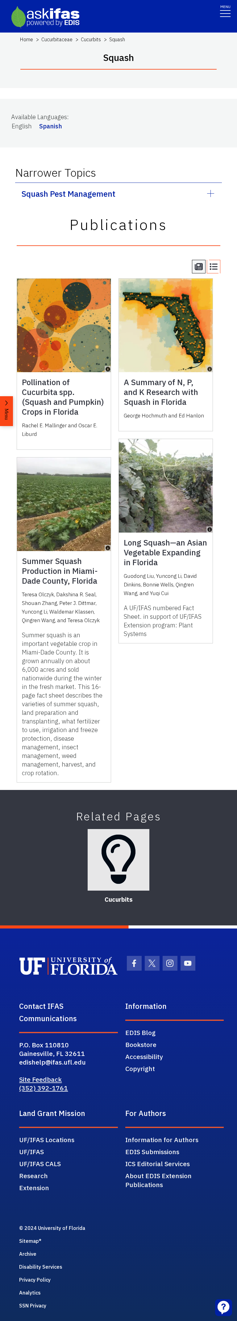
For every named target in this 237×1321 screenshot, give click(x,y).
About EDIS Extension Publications (158, 1180)
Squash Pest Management (68, 193)
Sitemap (29, 1241)
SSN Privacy (32, 1306)
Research (33, 1175)
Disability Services (40, 1267)
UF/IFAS (31, 1151)
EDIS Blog (140, 1032)
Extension (34, 1187)
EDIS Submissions (152, 1151)
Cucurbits (91, 39)
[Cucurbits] (118, 860)
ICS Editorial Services (157, 1163)
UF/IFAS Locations (46, 1139)
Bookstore (140, 1044)
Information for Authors (161, 1139)
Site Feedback (40, 1079)
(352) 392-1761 (43, 1088)
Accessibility (144, 1056)
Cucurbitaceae (57, 39)
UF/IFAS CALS (40, 1163)
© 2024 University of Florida (52, 1228)
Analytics (30, 1293)
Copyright (140, 1068)
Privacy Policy (35, 1280)
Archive (27, 1254)
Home (26, 39)
